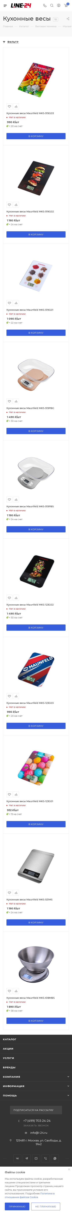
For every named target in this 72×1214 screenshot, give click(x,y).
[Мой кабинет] (58, 6)
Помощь (10, 1095)
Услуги (8, 1058)
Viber (45, 1158)
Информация (14, 1086)
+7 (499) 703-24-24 (37, 1120)
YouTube (36, 1158)
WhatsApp (55, 1158)
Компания (11, 1076)
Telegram (27, 1158)
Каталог (9, 1039)
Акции (8, 1048)
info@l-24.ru (38, 1132)
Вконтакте (17, 1158)
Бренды (9, 1067)
